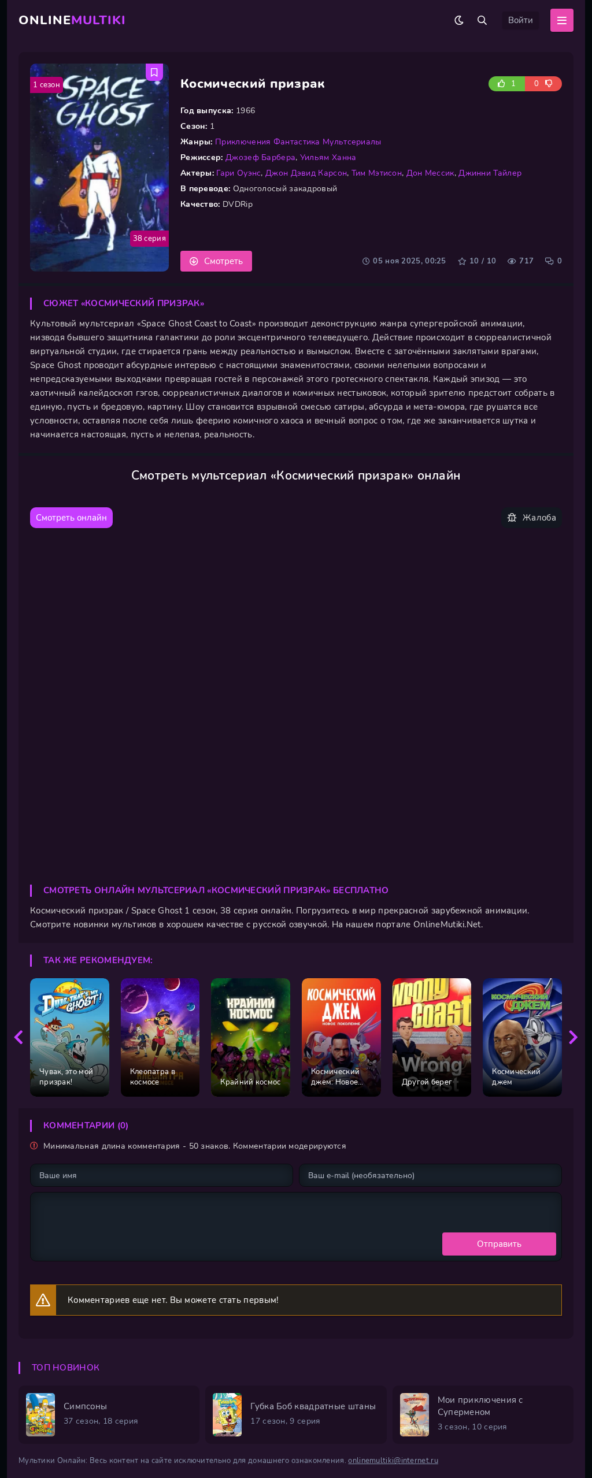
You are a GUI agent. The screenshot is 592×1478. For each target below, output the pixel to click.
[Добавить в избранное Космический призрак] (154, 72)
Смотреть (223, 261)
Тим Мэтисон (377, 173)
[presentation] (18, 1037)
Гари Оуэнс (238, 173)
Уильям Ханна (328, 157)
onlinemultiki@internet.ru (393, 1460)
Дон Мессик (430, 173)
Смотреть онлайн (71, 517)
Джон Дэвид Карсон (306, 173)
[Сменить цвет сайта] (459, 20)
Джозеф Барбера (260, 157)
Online (72, 20)
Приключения (243, 141)
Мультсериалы (352, 141)
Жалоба (539, 517)
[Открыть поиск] (482, 20)
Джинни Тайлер (489, 173)
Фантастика (296, 141)
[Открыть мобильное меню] (562, 20)
